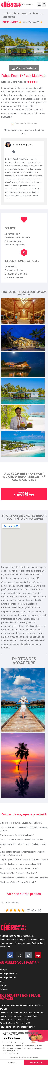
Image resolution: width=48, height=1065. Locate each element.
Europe (3, 985)
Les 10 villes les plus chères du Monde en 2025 (20, 864)
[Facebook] (10, 955)
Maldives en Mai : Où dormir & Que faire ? (18, 873)
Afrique (3, 969)
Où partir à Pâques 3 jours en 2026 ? (15, 1023)
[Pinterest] (38, 955)
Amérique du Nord (8, 973)
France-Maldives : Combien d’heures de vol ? (19, 868)
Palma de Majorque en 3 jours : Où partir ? (17, 1027)
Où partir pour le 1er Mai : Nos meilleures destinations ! (24, 859)
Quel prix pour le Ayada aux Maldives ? (17, 835)
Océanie (4, 989)
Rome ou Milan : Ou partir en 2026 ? (15, 1020)
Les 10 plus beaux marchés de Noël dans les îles (21, 839)
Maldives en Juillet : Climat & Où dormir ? (18, 882)
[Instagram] (19, 955)
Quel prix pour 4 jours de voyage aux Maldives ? (21, 823)
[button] (39, 4)
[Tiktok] (28, 955)
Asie (2, 981)
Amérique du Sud (8, 977)
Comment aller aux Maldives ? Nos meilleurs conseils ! (24, 877)
